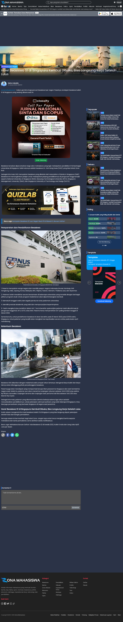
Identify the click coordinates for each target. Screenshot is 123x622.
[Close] (98, 292)
